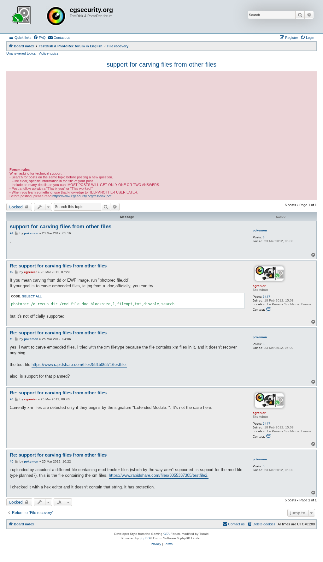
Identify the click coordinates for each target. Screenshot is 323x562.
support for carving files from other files (161, 64)
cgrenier (259, 286)
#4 (12, 399)
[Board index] (39, 17)
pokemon (260, 230)
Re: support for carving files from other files (58, 265)
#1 (12, 233)
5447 (266, 296)
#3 (12, 339)
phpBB (145, 538)
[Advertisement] (161, 120)
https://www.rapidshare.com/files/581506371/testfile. (79, 364)
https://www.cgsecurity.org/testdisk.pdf (81, 196)
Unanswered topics (21, 53)
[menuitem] (39, 37)
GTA (166, 533)
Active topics (49, 53)
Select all (32, 296)
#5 (12, 461)
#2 (12, 272)
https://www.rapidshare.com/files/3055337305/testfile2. (158, 475)
